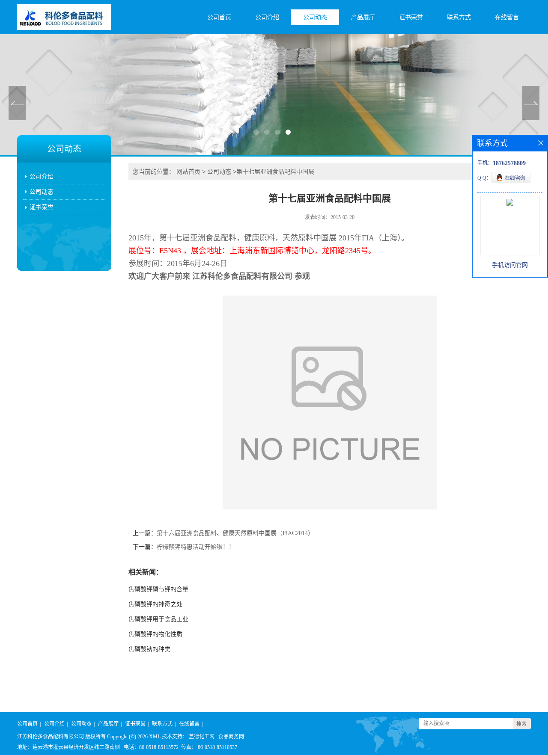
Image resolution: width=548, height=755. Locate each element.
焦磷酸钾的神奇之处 (155, 604)
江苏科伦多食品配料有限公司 (50, 737)
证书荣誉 (411, 17)
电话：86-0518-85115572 (151, 747)
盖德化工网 (201, 737)
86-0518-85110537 (217, 747)
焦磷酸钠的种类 (149, 649)
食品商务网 (231, 737)
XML (155, 737)
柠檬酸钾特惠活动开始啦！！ (196, 547)
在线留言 (507, 17)
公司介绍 (267, 17)
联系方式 (459, 17)
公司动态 (315, 17)
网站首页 (188, 171)
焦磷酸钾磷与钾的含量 (158, 589)
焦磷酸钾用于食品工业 (158, 619)
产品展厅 (363, 17)
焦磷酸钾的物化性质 (155, 634)
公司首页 (219, 17)
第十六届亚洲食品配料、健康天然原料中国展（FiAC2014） (235, 533)
